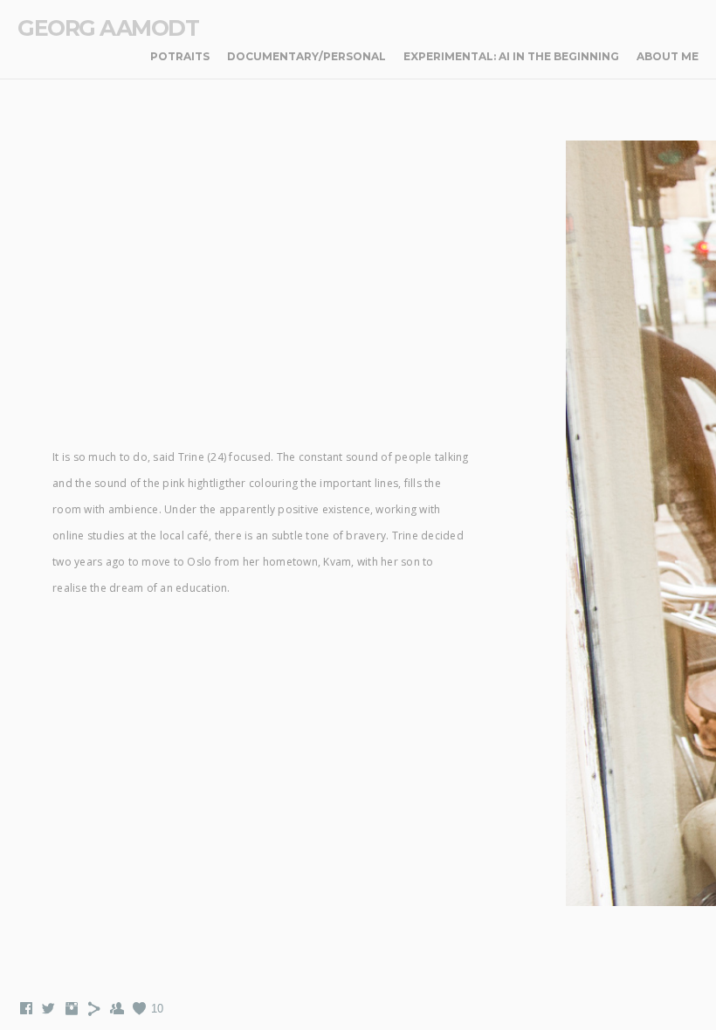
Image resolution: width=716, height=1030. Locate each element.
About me (668, 56)
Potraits (180, 56)
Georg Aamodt (107, 28)
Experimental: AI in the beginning (511, 56)
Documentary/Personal (306, 56)
